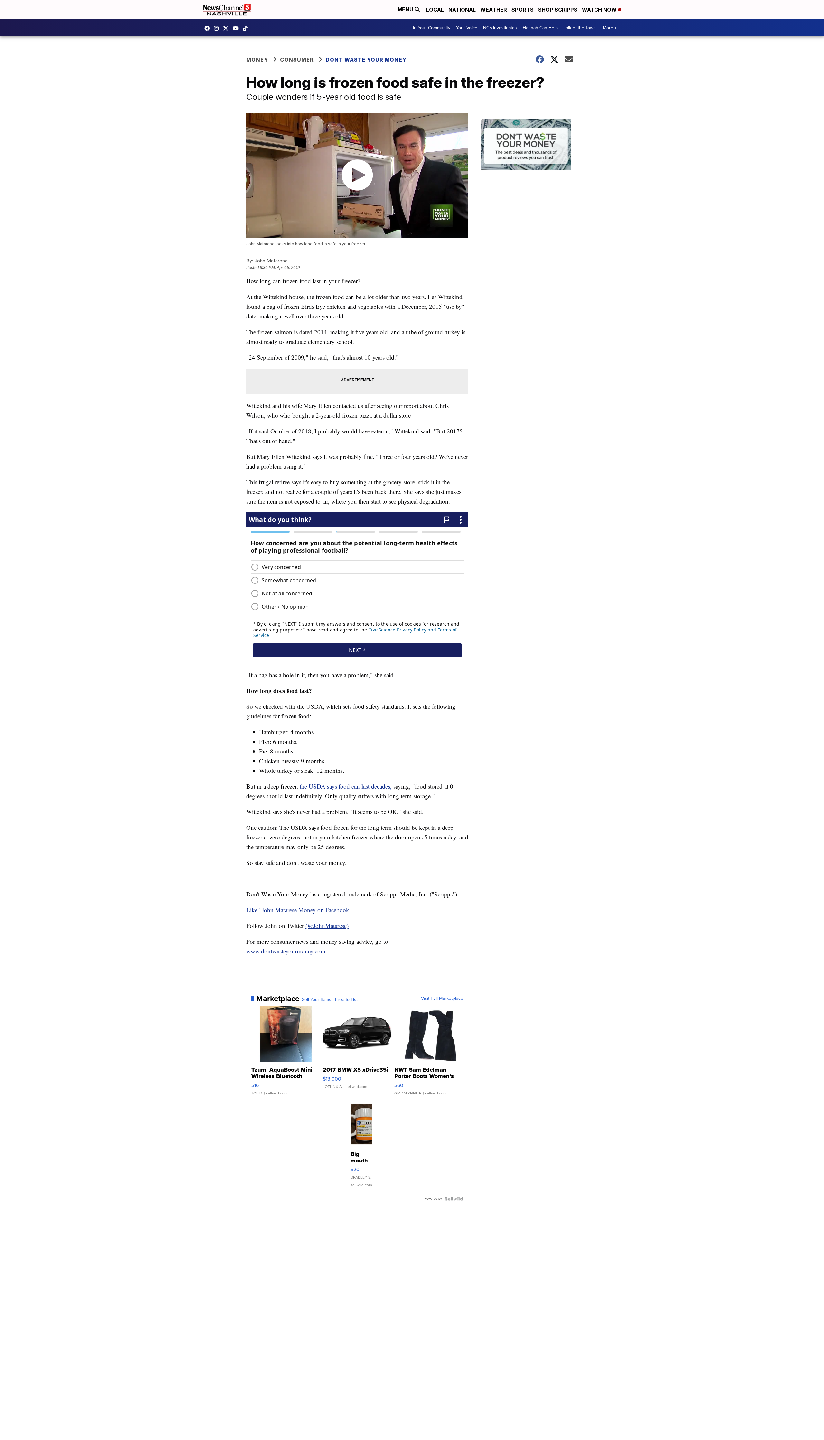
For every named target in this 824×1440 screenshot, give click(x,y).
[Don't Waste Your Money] (529, 145)
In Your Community (431, 27)
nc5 (227, 28)
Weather (493, 9)
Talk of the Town (580, 27)
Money (257, 59)
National (462, 9)
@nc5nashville (247, 28)
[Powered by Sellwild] (454, 1199)
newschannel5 (208, 28)
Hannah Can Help (540, 27)
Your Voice (466, 27)
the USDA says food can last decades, (346, 786)
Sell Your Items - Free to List (330, 1000)
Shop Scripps (557, 9)
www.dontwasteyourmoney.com (285, 951)
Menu (406, 9)
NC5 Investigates (500, 27)
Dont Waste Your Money (366, 59)
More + (610, 27)
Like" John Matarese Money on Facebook (297, 910)
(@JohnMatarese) (327, 926)
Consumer (297, 59)
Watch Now (600, 9)
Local (435, 9)
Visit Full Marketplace (442, 998)
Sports (522, 9)
